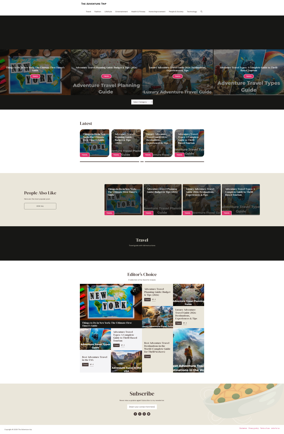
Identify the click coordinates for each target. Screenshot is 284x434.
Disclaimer (243, 428)
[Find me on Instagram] (144, 414)
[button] (201, 12)
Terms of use (265, 428)
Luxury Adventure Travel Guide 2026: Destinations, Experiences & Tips (177, 69)
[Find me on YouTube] (148, 414)
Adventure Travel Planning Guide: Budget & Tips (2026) (106, 67)
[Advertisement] (142, 32)
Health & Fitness (138, 11)
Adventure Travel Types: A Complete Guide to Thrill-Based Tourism (248, 69)
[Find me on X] (139, 414)
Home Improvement (157, 11)
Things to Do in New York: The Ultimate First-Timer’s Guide (35, 69)
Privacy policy (254, 428)
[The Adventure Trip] (94, 4)
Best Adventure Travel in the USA (94, 358)
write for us (275, 428)
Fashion (98, 11)
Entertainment (121, 11)
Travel (88, 11)
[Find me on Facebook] (135, 414)
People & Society (176, 11)
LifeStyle (108, 11)
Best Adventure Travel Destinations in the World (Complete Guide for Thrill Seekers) (157, 347)
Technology (192, 11)
